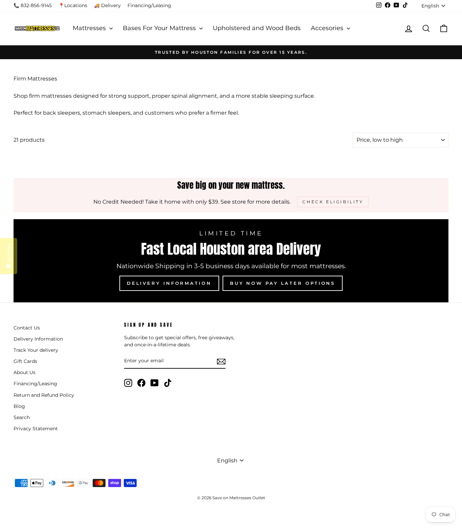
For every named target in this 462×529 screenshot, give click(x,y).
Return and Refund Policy (44, 395)
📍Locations (73, 5)
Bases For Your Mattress (160, 28)
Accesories (328, 28)
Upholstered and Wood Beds (257, 28)
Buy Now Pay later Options (283, 283)
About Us (25, 372)
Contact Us (27, 327)
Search (22, 417)
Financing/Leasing (149, 5)
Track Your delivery (36, 350)
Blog (19, 406)
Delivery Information (169, 283)
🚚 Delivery (107, 5)
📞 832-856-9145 (33, 5)
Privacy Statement (36, 428)
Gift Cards (25, 361)
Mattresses (90, 28)
